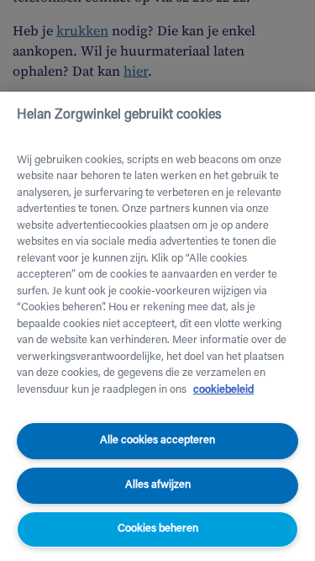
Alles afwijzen (158, 484)
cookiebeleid (223, 389)
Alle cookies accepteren (157, 440)
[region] (157, 326)
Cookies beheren (158, 528)
